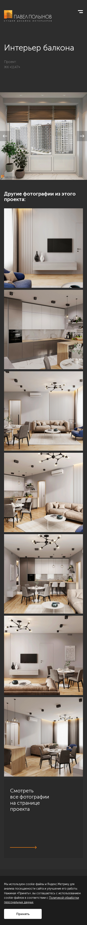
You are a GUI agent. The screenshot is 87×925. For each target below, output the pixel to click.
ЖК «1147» (12, 67)
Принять (23, 914)
